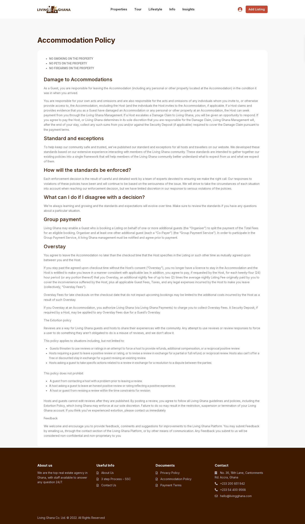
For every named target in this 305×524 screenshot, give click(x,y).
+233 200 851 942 (232, 483)
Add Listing (257, 9)
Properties (119, 9)
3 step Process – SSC (116, 479)
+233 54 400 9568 (233, 489)
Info (172, 9)
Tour (138, 9)
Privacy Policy (170, 472)
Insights (188, 9)
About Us (107, 472)
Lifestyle (155, 9)
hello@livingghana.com (236, 496)
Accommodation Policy (176, 479)
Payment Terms (171, 485)
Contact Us (108, 485)
